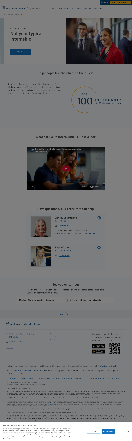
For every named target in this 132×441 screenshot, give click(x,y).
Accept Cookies (108, 431)
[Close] (128, 431)
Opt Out (93, 431)
